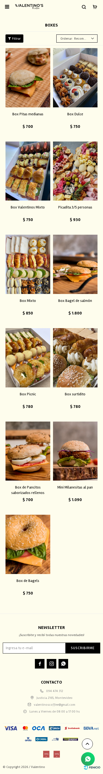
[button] (83, 7)
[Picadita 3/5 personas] (75, 171)
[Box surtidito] (75, 357)
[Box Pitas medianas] (27, 77)
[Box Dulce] (75, 77)
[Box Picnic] (27, 357)
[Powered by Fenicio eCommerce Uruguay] (92, 767)
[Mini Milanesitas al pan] (75, 451)
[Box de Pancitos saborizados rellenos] (27, 451)
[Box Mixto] (27, 264)
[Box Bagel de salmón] (75, 264)
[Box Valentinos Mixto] (27, 171)
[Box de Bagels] (27, 544)
